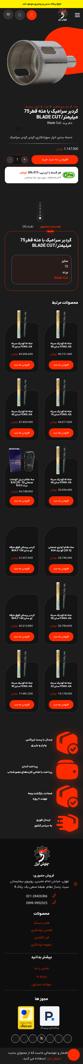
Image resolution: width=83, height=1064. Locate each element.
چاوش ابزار (54, 1059)
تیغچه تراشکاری (41, 945)
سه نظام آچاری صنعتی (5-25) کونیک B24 (61, 549)
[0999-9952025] (52, 903)
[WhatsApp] (59, 1038)
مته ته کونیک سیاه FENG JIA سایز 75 (22, 345)
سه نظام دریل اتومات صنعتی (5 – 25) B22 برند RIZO (22, 482)
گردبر (46, 106)
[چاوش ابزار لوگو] (41, 857)
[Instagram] (68, 1038)
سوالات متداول (42, 985)
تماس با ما (41, 968)
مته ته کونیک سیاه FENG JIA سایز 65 (22, 413)
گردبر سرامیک (32, 106)
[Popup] (20, 15)
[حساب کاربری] (32, 15)
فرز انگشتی (41, 937)
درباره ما (41, 976)
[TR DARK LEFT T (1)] (62, 15)
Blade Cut (54, 123)
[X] (41, 1038)
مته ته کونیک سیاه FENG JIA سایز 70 (61, 413)
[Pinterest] (50, 1038)
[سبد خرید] (8, 15)
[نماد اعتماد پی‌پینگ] (49, 1029)
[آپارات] (24, 1038)
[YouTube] (33, 1038)
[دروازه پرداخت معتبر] (26, 1028)
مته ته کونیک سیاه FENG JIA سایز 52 (61, 684)
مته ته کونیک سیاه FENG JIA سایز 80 (61, 345)
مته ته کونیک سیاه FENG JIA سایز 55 (61, 617)
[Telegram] (15, 1038)
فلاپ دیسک (41, 923)
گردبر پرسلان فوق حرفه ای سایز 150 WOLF (22, 549)
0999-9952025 (36, 903)
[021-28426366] (52, 896)
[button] (11, 33)
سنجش (8, 129)
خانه (75, 106)
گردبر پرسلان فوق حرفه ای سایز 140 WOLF (22, 617)
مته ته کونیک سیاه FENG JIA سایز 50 (22, 684)
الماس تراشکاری (41, 930)
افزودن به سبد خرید (55, 160)
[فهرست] (77, 15)
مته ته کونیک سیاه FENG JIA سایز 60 (61, 481)
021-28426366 (36, 896)
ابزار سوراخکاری (61, 106)
